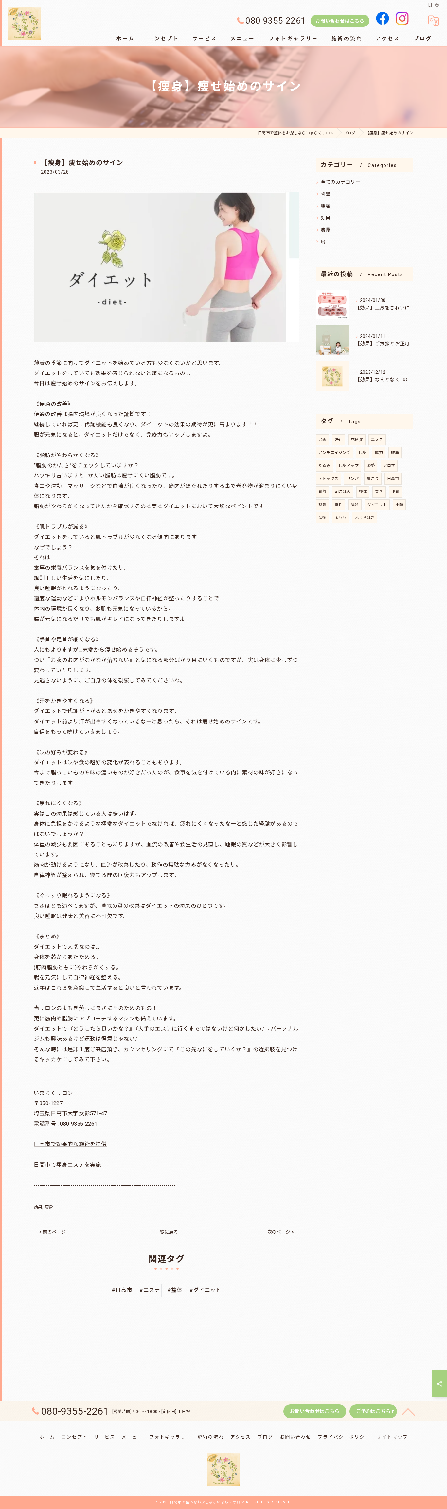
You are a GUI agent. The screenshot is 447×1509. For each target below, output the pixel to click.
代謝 (363, 452)
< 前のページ (52, 1232)
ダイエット (377, 505)
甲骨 (395, 491)
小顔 (399, 505)
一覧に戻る (166, 1232)
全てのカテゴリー (341, 182)
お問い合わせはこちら (340, 21)
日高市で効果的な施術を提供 (70, 1144)
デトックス (328, 478)
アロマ (389, 465)
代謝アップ (349, 465)
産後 (322, 517)
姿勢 (371, 465)
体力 (379, 452)
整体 (363, 491)
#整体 (175, 1290)
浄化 (339, 440)
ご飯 (322, 440)
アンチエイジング (334, 452)
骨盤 (326, 194)
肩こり (373, 478)
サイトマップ (392, 1437)
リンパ (353, 478)
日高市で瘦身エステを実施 (67, 1165)
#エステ (149, 1290)
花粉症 (357, 440)
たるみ (324, 465)
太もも (341, 517)
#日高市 (122, 1290)
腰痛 (326, 206)
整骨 (322, 505)
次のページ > (280, 1232)
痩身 (49, 1207)
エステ (377, 440)
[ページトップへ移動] (408, 1411)
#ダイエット (205, 1290)
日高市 (393, 478)
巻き (379, 491)
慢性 (339, 505)
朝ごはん (343, 491)
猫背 (355, 505)
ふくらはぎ (365, 517)
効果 (38, 1207)
